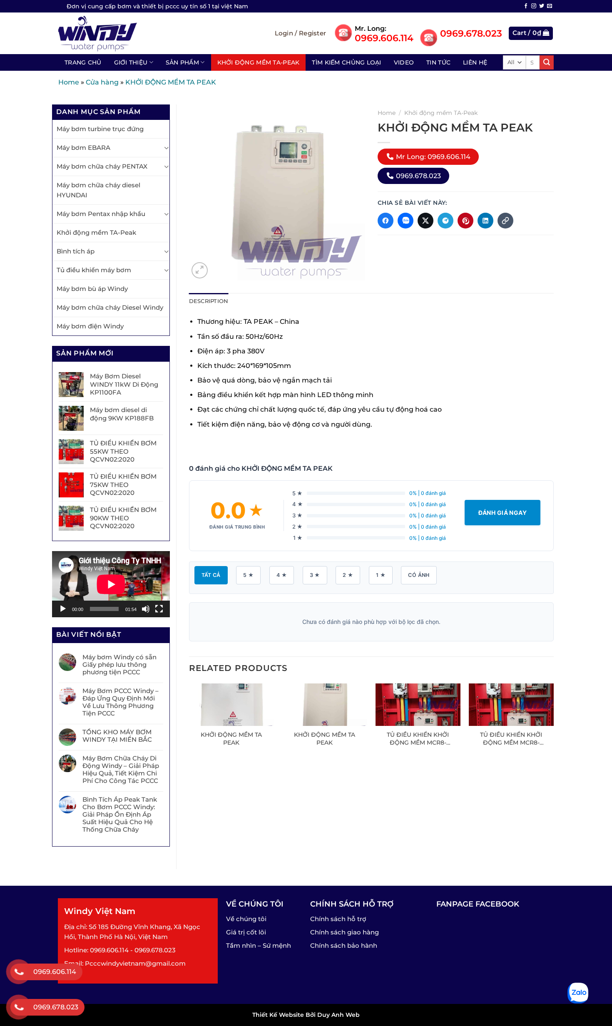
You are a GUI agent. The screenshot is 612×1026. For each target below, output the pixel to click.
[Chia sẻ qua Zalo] (405, 221)
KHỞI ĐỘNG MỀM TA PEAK (231, 738)
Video (404, 62)
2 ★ (348, 575)
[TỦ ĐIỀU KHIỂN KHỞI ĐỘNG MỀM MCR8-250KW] (418, 704)
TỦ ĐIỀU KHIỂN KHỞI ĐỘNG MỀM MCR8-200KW (511, 738)
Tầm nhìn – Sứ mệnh (258, 945)
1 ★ (381, 575)
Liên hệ (475, 62)
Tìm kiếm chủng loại (346, 62)
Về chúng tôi (246, 919)
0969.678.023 (417, 176)
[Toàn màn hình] (159, 609)
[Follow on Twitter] (541, 6)
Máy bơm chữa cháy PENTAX (102, 166)
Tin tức (438, 62)
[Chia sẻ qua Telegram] (445, 221)
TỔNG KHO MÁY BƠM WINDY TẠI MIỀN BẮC (117, 735)
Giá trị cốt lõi (246, 932)
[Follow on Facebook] (525, 6)
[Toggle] (166, 148)
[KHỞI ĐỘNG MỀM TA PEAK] (231, 704)
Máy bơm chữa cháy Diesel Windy (110, 307)
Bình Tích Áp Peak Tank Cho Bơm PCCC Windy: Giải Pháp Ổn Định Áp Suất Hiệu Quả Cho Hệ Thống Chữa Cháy (119, 814)
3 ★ (315, 575)
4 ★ (281, 575)
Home (68, 82)
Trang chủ (83, 62)
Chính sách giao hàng (344, 932)
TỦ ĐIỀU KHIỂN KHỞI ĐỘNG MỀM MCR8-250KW (418, 738)
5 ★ (248, 575)
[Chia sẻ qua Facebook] (385, 221)
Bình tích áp (76, 251)
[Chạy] (63, 609)
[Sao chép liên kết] (505, 221)
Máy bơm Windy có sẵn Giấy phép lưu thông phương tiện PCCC (119, 664)
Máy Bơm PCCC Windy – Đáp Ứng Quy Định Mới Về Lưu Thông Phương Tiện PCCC (120, 702)
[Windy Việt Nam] (106, 33)
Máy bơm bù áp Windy (92, 289)
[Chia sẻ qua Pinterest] (465, 221)
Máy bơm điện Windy (90, 326)
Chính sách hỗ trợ (338, 919)
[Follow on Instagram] (533, 6)
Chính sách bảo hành (343, 945)
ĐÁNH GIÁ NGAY (502, 512)
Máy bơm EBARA (83, 148)
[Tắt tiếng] (146, 609)
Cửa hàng (102, 82)
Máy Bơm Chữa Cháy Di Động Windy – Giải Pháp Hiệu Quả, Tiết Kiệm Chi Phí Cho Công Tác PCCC (120, 770)
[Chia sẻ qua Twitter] (425, 221)
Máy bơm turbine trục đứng (100, 129)
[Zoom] (200, 270)
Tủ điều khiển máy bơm (94, 270)
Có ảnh (418, 575)
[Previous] (189, 723)
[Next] (553, 723)
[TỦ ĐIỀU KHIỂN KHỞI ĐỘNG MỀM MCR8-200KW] (511, 704)
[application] (111, 584)
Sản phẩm (182, 62)
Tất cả (211, 575)
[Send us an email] (549, 6)
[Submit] (547, 62)
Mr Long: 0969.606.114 (432, 157)
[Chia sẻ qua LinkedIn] (485, 221)
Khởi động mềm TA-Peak (258, 62)
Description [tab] (209, 301)
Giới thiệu (131, 62)
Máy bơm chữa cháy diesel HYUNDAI (98, 190)
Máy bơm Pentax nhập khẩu (101, 214)
